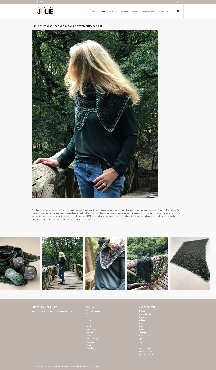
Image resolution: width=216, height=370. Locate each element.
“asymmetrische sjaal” (51, 210)
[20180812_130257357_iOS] (37, 287)
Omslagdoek (144, 332)
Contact (89, 323)
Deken (142, 311)
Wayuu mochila (145, 351)
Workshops (91, 348)
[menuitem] (179, 1)
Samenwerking (92, 338)
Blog (88, 314)
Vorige (5, 263)
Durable (59, 219)
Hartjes (142, 317)
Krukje (142, 323)
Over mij (89, 332)
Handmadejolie (89, 219)
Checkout (90, 320)
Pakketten (90, 335)
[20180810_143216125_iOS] (165, 287)
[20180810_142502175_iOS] (80, 287)
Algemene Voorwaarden (96, 311)
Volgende (210, 263)
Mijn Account (179, 2)
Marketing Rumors (95, 366)
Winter (89, 345)
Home (88, 326)
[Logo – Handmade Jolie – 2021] (45, 11)
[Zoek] (167, 11)
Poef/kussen (144, 335)
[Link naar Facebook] (33, 2)
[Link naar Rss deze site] (40, 2)
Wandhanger (144, 348)
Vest (141, 345)
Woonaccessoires (146, 354)
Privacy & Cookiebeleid (53, 366)
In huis (142, 320)
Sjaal (141, 338)
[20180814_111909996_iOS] (207, 287)
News (141, 329)
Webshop (90, 342)
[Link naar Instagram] (37, 2)
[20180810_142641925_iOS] (122, 287)
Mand (141, 326)
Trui (141, 342)
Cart (88, 317)
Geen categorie (146, 314)
